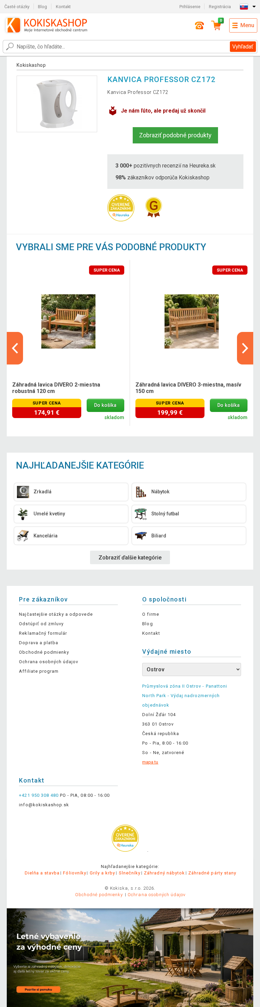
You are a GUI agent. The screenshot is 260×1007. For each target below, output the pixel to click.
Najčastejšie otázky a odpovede (55, 614)
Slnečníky (129, 872)
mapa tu (150, 762)
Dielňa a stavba (42, 872)
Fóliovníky (74, 872)
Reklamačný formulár (43, 633)
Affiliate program (39, 671)
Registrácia (220, 6)
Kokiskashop (31, 65)
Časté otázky (16, 6)
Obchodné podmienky (44, 652)
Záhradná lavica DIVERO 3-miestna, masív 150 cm (188, 387)
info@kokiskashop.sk (44, 804)
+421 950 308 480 (39, 795)
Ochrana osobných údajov (48, 661)
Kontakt (63, 6)
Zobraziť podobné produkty (175, 135)
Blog (42, 6)
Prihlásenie (189, 6)
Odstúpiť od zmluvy (41, 623)
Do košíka (105, 405)
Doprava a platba (38, 642)
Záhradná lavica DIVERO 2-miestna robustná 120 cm (56, 387)
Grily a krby (102, 872)
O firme (150, 614)
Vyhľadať (242, 46)
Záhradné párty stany (212, 872)
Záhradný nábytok (164, 872)
